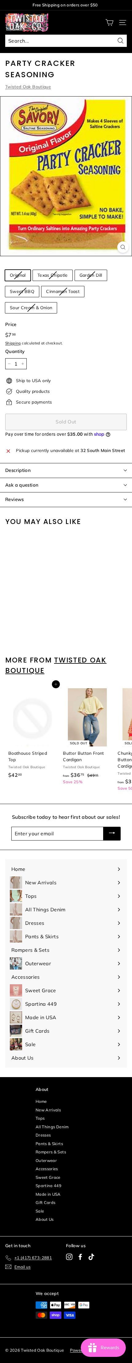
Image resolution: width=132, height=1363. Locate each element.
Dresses (43, 1135)
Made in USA (48, 1194)
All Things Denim (52, 1126)
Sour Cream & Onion (31, 307)
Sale (40, 1211)
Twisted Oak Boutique (28, 86)
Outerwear (46, 1160)
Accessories (47, 1168)
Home (41, 1101)
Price (11, 324)
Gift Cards (46, 1202)
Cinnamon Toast (63, 291)
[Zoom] (123, 247)
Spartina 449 (48, 1185)
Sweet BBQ (22, 291)
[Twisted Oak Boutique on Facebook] (80, 1257)
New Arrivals (48, 1109)
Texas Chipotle (52, 275)
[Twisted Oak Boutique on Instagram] (69, 1257)
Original (18, 275)
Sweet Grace (48, 1177)
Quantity (15, 351)
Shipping (13, 343)
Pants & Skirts (49, 1143)
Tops (40, 1118)
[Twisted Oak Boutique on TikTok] (91, 1257)
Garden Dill (91, 275)
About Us (45, 1219)
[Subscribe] (112, 834)
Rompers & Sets (51, 1151)
